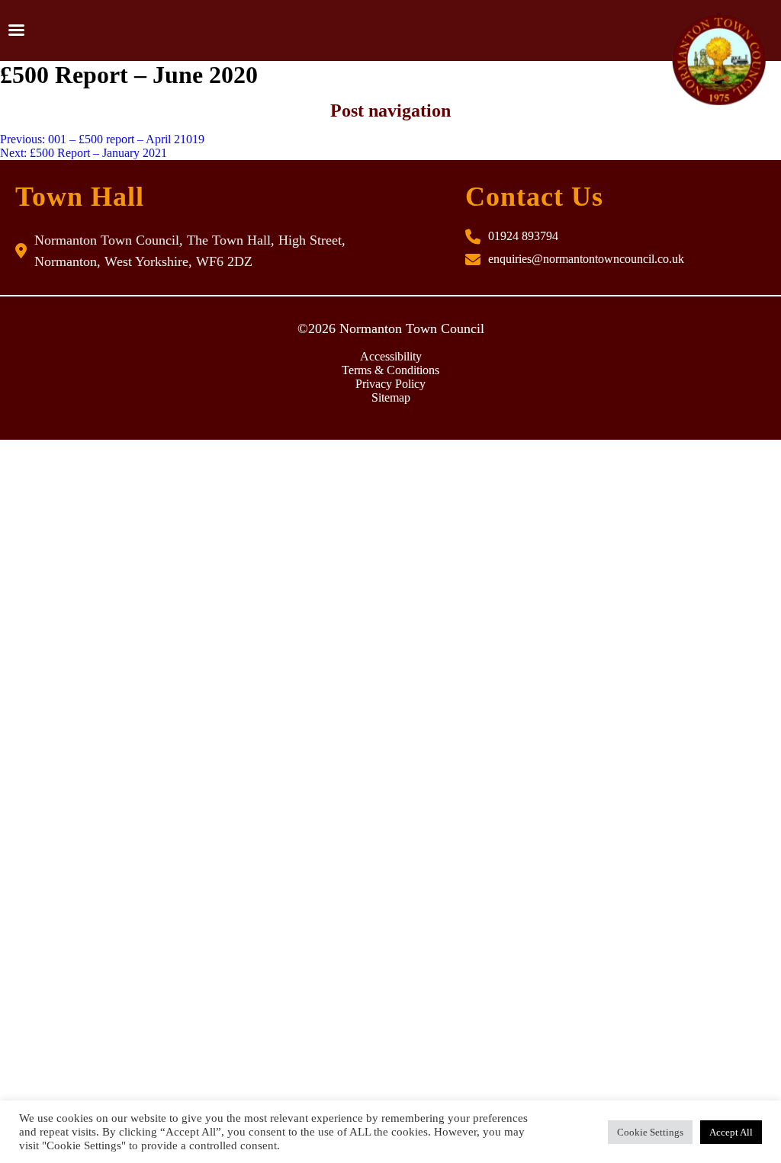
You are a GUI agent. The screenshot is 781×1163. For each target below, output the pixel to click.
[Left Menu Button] (16, 30)
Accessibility (391, 356)
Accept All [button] (731, 1132)
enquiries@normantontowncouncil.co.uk (586, 258)
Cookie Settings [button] (650, 1132)
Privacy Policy (390, 383)
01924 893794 (523, 235)
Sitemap (390, 397)
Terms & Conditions (390, 370)
